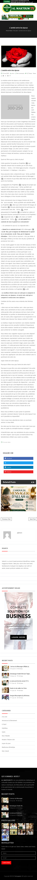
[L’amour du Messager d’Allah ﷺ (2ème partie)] (5, 826)
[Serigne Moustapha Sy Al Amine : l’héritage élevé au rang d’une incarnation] (5, 832)
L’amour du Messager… (16, 798)
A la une (5, 442)
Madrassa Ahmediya (8, 747)
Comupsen (18, 876)
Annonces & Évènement (9, 720)
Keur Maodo (6, 736)
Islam (9, 442)
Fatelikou (5, 728)
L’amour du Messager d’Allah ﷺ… (20, 666)
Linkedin (8, 467)
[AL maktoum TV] (19, 8)
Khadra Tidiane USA (8, 739)
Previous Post (6, 519)
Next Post (33, 519)
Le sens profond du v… (16, 813)
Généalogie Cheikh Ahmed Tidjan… (20, 674)
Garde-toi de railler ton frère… (18, 688)
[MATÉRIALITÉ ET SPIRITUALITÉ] (5, 838)
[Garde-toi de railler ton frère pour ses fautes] (29, 826)
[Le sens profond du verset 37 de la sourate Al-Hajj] (21, 826)
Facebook (9, 458)
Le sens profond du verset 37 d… (19, 681)
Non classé (5, 751)
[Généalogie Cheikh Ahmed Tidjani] (13, 826)
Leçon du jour (6, 743)
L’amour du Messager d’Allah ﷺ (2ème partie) (18, 499)
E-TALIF (4, 724)
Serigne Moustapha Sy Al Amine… (20, 695)
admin (13, 73)
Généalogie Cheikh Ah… (16, 806)
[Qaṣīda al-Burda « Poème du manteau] (29, 832)
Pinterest (8, 472)
